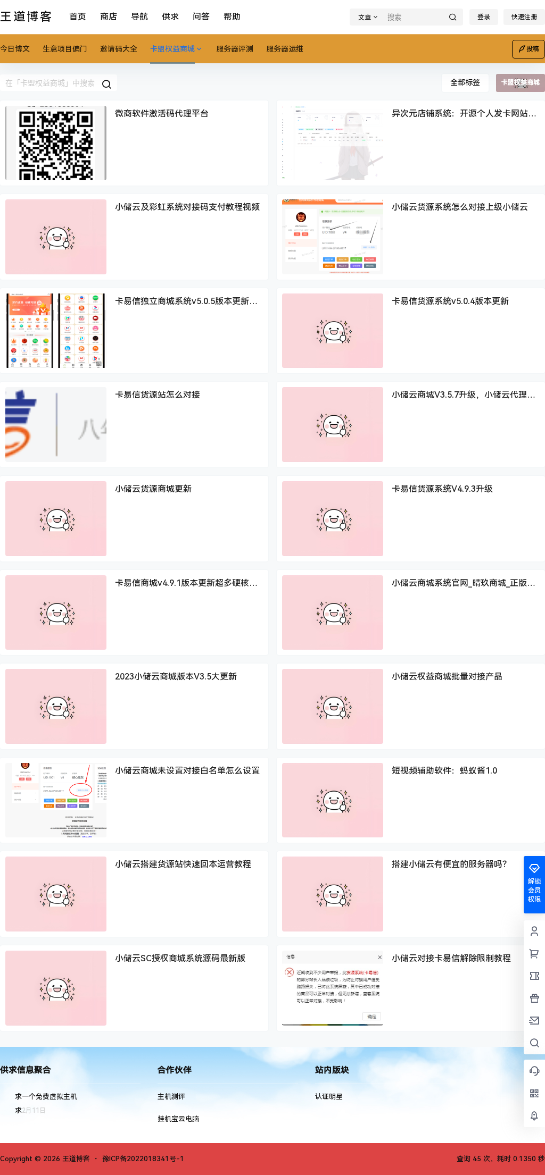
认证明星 (329, 1097)
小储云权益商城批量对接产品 (447, 677)
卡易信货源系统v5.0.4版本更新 (450, 301)
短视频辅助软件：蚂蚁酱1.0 (444, 771)
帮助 (232, 17)
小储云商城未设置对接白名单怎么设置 (187, 771)
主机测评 (171, 1097)
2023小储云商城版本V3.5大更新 (176, 677)
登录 (483, 17)
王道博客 (75, 1159)
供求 (170, 17)
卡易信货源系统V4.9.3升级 (442, 489)
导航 (139, 17)
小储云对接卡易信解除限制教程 (451, 958)
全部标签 (465, 82)
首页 (77, 17)
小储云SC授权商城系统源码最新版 (180, 958)
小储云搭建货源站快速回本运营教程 (183, 864)
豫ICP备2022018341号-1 (143, 1159)
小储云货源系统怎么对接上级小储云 (460, 207)
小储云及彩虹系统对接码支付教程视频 (187, 207)
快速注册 (524, 17)
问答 (201, 17)
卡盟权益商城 (172, 49)
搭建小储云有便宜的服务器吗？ (451, 864)
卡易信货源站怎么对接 (157, 395)
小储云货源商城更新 (153, 489)
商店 (108, 17)
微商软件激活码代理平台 (162, 113)
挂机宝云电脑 (178, 1119)
